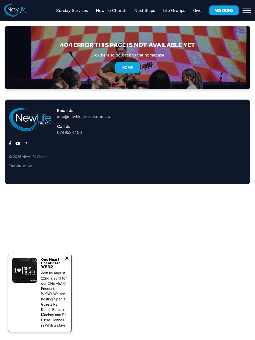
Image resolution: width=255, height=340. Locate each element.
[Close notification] (67, 259)
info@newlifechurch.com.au (83, 116)
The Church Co (20, 166)
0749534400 (69, 132)
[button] (247, 10)
